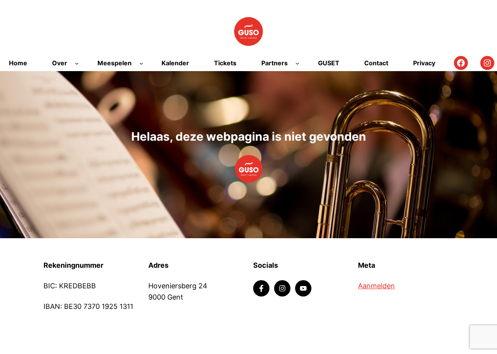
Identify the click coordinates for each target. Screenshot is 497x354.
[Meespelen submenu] (141, 63)
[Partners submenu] (297, 63)
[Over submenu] (77, 63)
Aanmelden (376, 286)
